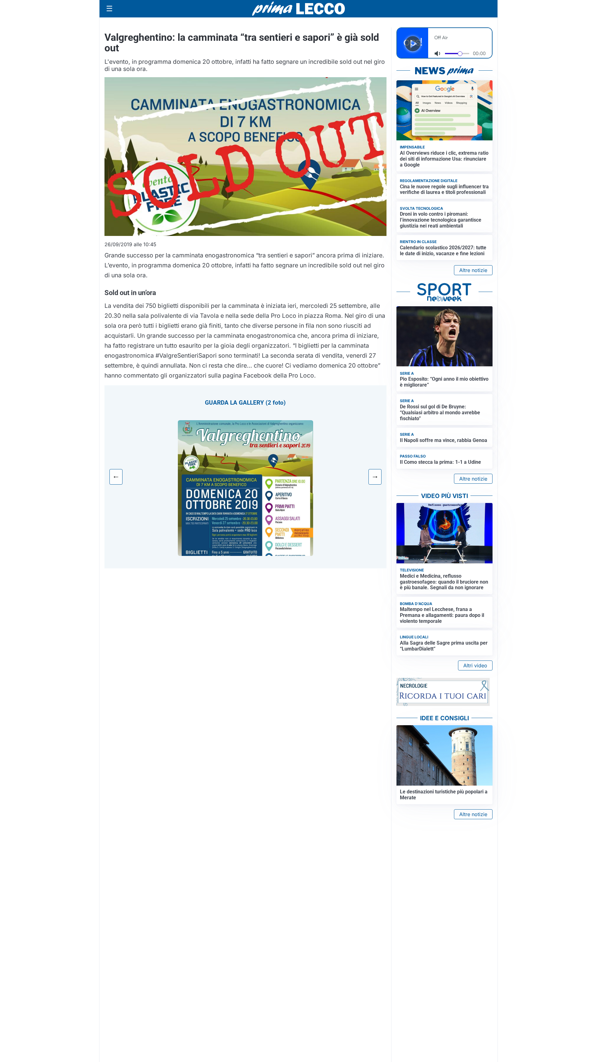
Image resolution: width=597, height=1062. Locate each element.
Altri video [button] (475, 665)
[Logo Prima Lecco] (298, 9)
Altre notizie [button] (473, 270)
